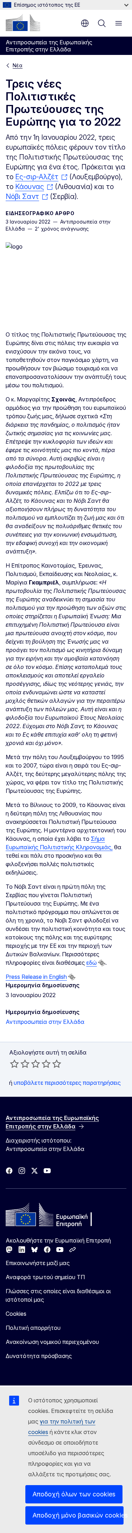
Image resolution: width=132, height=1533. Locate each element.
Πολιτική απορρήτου (33, 1327)
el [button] (85, 23)
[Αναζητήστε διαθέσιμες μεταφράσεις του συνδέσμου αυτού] (101, 962)
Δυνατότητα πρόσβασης (39, 1355)
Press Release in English (36, 976)
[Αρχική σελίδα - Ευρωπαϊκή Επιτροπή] (23, 22)
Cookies (16, 1313)
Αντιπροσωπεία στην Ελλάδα (45, 1021)
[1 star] (14, 1063)
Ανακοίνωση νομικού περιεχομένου (52, 1341)
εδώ (91, 962)
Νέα (18, 65)
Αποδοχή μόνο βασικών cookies (78, 1515)
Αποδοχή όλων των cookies (73, 1494)
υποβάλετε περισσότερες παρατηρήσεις (67, 1082)
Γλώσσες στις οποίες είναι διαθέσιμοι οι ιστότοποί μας (58, 1295)
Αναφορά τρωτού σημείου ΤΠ (45, 1277)
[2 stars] (19, 1063)
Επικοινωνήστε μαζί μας (38, 1262)
